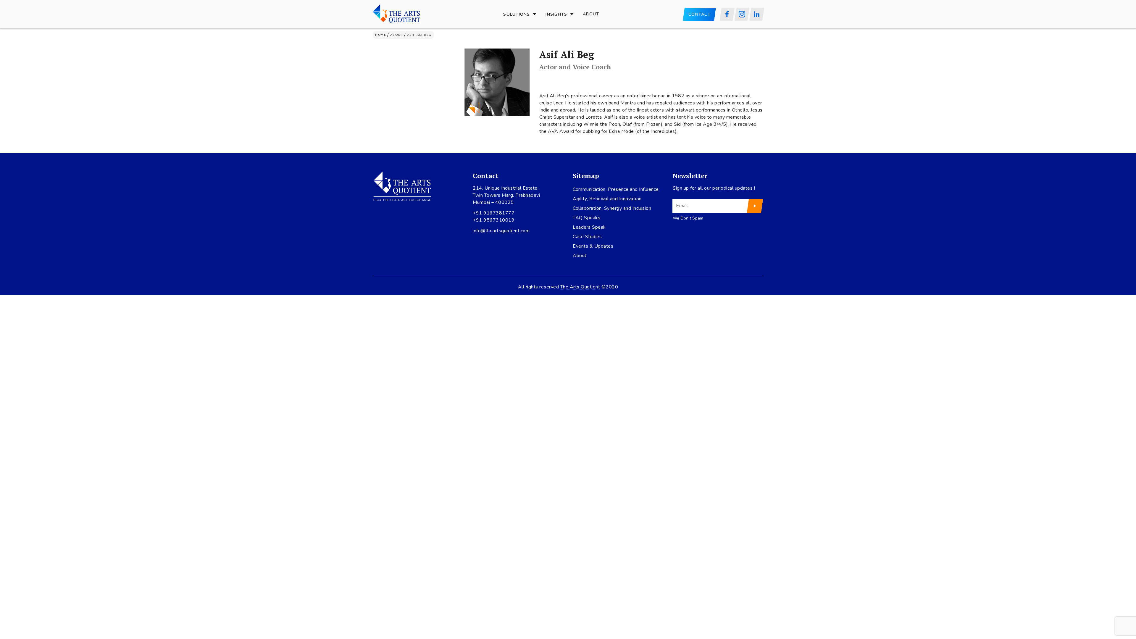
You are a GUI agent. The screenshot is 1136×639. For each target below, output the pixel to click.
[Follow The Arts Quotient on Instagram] (742, 14)
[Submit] (755, 206)
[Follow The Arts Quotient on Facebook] (727, 14)
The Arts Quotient (580, 287)
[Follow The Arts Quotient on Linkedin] (756, 14)
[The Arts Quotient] (396, 14)
